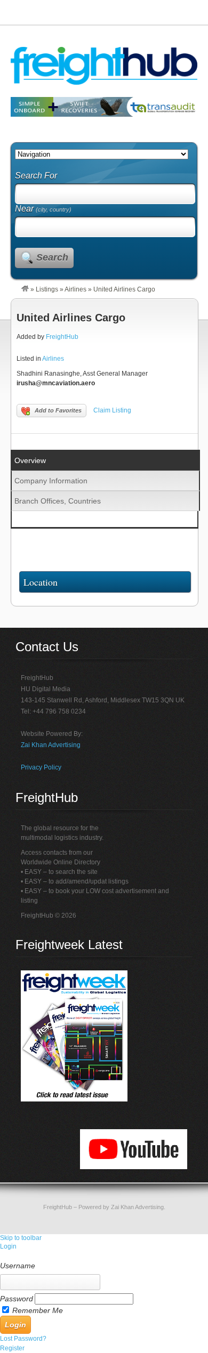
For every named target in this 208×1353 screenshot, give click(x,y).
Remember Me (37, 1310)
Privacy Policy (41, 767)
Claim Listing (112, 410)
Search (52, 257)
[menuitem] (104, 1256)
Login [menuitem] (8, 1246)
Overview (30, 460)
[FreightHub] (25, 289)
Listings (47, 289)
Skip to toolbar (21, 1238)
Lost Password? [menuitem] (23, 1338)
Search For (36, 175)
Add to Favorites (58, 410)
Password (16, 1298)
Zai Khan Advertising (51, 745)
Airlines (75, 289)
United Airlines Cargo (71, 317)
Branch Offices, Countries (57, 501)
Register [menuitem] (12, 1348)
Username (17, 1265)
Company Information (50, 480)
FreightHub (62, 337)
